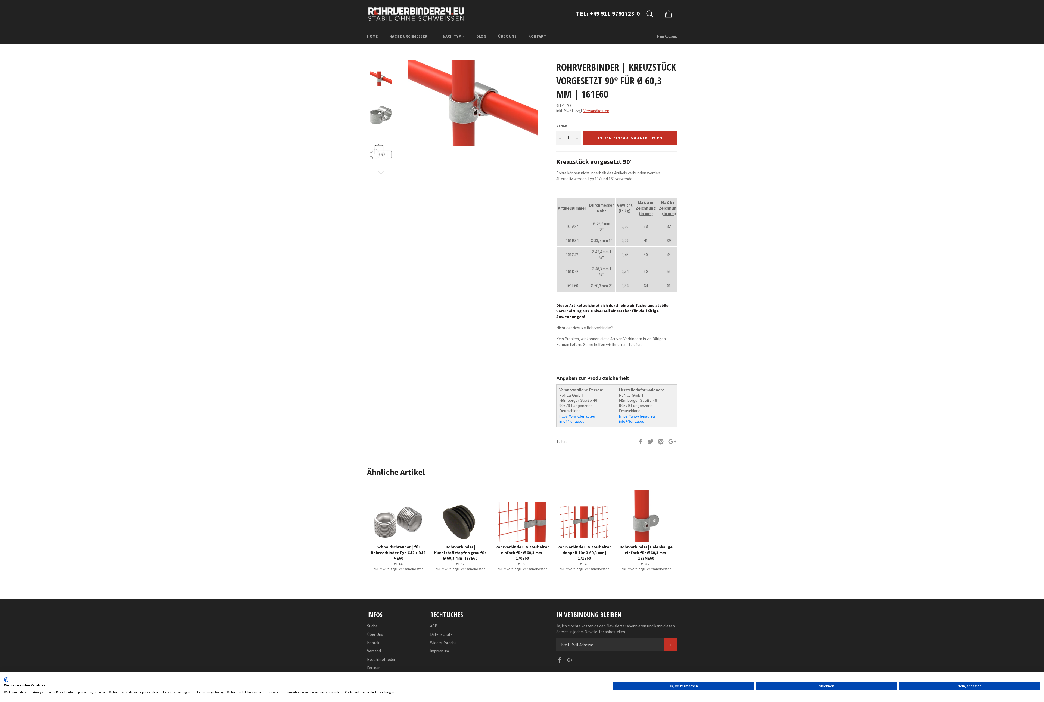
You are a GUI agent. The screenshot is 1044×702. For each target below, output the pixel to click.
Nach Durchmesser (408, 36)
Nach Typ (452, 36)
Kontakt (537, 36)
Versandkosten (596, 110)
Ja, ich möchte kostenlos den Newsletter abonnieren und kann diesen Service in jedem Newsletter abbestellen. (615, 628)
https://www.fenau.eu (577, 416)
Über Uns (507, 36)
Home (372, 36)
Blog (481, 36)
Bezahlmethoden (381, 659)
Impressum (439, 651)
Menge (561, 126)
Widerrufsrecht (443, 642)
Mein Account (667, 36)
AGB (433, 626)
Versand (374, 651)
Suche (372, 626)
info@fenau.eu (572, 421)
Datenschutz (441, 634)
